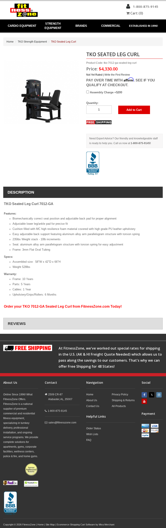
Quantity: (92, 103)
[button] (128, 7)
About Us (91, 400)
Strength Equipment (53, 26)
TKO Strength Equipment (32, 41)
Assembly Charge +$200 (105, 92)
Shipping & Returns (123, 400)
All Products (119, 406)
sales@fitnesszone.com (62, 422)
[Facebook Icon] (145, 395)
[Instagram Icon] (159, 395)
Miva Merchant (106, 524)
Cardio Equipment (22, 25)
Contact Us (92, 406)
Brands (81, 25)
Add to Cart (134, 109)
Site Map (50, 524)
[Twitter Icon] (152, 395)
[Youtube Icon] (145, 401)
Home (10, 41)
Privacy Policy (120, 394)
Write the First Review (117, 74)
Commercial (110, 25)
